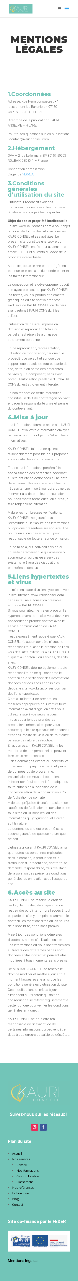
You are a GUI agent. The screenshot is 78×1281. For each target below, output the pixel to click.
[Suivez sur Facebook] (43, 1127)
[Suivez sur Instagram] (34, 1127)
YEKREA (28, 174)
